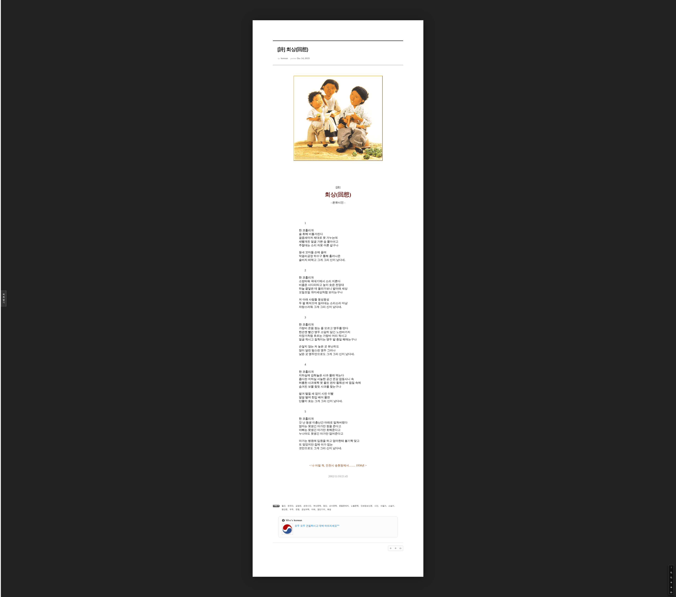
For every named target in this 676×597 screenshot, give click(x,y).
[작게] (671, 577)
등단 (325, 506)
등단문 (284, 509)
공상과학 (305, 509)
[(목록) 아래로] (671, 587)
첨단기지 (321, 509)
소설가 (391, 506)
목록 (4, 298)
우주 (291, 509)
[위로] (671, 582)
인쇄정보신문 (366, 506)
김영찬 (298, 506)
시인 (376, 506)
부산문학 (317, 506)
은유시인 (307, 506)
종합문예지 (344, 506)
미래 (313, 509)
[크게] (671, 572)
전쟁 (297, 509)
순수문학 (333, 506)
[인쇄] (671, 592)
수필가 (383, 506)
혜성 (329, 509)
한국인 (290, 506)
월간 (284, 506)
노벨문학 (355, 506)
